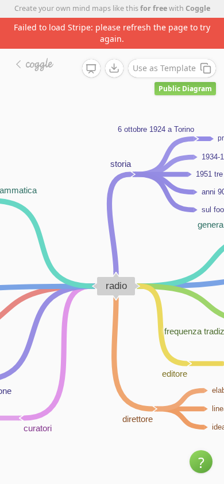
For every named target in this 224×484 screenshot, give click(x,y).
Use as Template (164, 68)
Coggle (198, 8)
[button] (201, 461)
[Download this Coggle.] (114, 68)
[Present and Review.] (91, 69)
